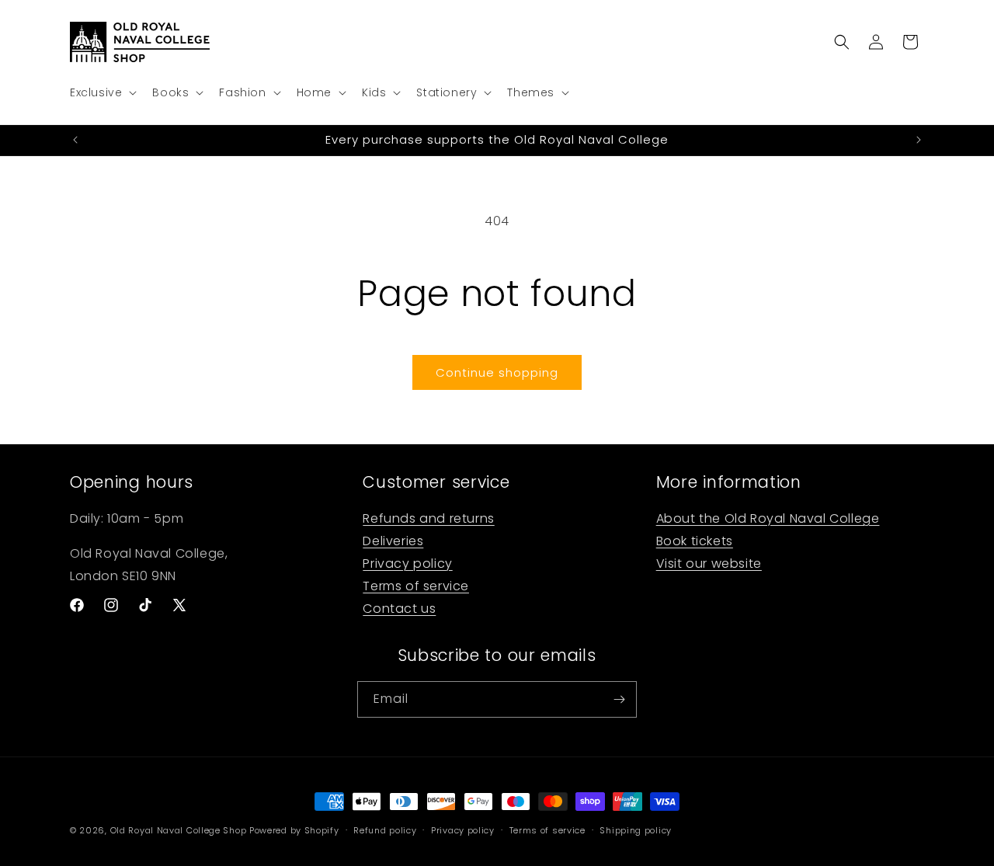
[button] (102, 92)
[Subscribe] (619, 699)
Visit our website (709, 563)
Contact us (399, 608)
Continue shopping (497, 372)
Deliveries (393, 541)
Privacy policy (407, 563)
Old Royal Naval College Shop (178, 830)
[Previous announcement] (75, 140)
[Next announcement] (919, 140)
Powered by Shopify (294, 830)
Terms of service (416, 586)
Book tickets (694, 541)
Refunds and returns (428, 518)
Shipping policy (636, 830)
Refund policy (384, 830)
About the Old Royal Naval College (768, 518)
